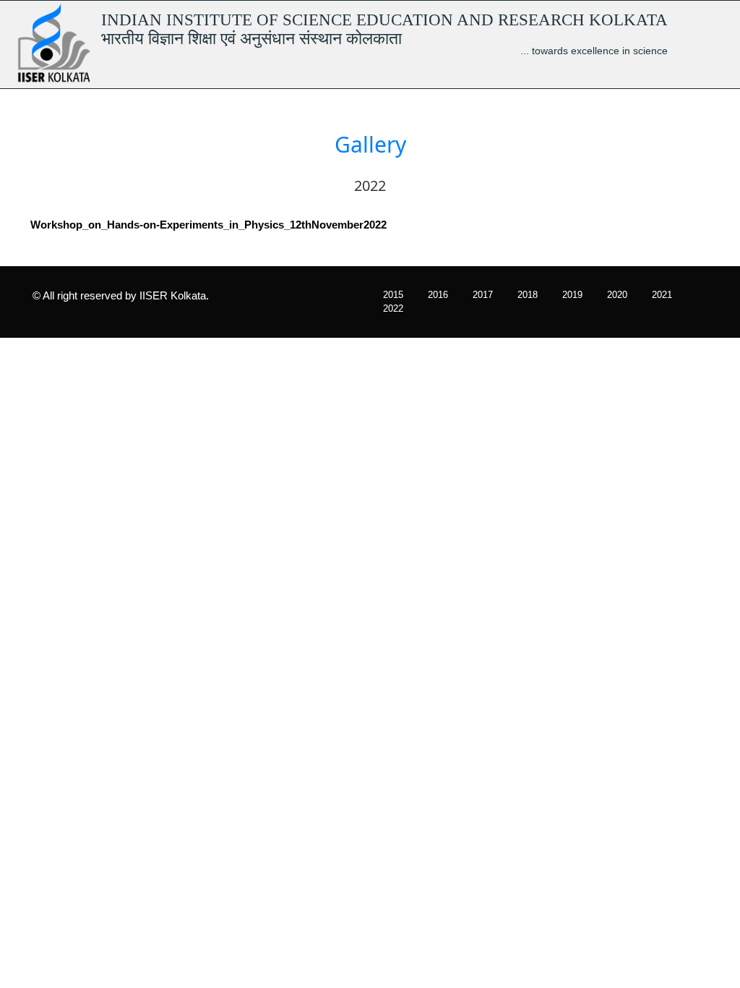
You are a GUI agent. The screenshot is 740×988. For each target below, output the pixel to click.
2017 (483, 294)
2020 (617, 294)
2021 (662, 294)
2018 (527, 294)
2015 (393, 294)
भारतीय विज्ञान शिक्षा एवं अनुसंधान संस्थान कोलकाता (251, 38)
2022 (393, 308)
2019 (572, 294)
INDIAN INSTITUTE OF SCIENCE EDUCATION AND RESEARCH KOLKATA (384, 20)
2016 (438, 294)
